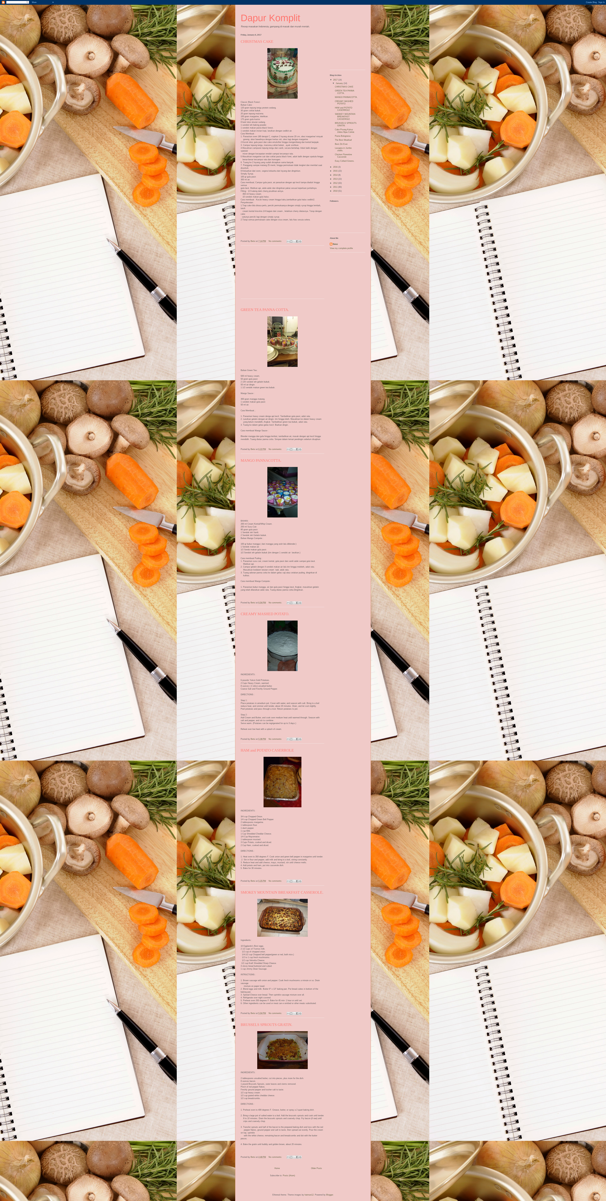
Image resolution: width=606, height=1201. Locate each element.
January (340, 83)
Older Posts (316, 1168)
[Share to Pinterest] (300, 241)
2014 (335, 175)
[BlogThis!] (291, 241)
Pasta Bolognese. (343, 136)
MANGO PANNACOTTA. (261, 460)
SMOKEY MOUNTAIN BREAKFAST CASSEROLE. (282, 892)
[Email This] (288, 241)
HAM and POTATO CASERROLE (267, 750)
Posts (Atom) (289, 1175)
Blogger (329, 1195)
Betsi (335, 244)
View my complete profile (341, 248)
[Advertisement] (282, 274)
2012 (335, 183)
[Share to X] (294, 241)
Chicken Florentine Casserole (343, 155)
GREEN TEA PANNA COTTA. (265, 310)
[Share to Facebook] (297, 241)
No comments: (276, 241)
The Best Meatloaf (343, 140)
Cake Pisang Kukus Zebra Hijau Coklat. (345, 130)
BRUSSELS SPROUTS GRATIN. (266, 1025)
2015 (335, 171)
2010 (335, 191)
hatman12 (309, 1195)
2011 (335, 187)
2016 (335, 167)
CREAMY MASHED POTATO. (265, 614)
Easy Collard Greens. (344, 161)
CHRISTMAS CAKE (257, 41)
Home (277, 1168)
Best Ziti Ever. (341, 144)
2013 (335, 179)
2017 (335, 80)
